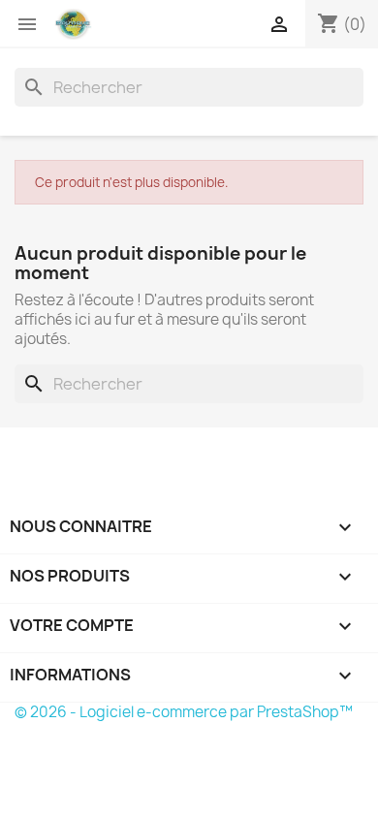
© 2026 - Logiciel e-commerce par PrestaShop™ (184, 712)
